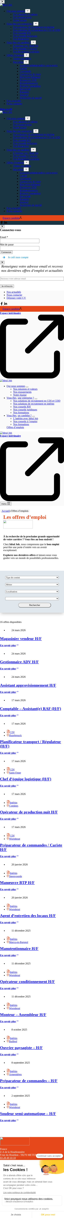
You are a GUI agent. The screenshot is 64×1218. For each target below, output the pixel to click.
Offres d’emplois (15, 427)
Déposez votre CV (16, 297)
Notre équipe (20, 395)
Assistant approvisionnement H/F (28, 685)
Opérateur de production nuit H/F (29, 812)
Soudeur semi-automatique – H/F (28, 1113)
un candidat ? (19, 415)
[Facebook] (2, 304)
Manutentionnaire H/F (19, 948)
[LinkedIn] (5, 304)
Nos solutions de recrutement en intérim (33, 403)
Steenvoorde (15, 876)
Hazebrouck (15, 735)
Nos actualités (14, 292)
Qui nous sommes (16, 386)
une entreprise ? (20, 397)
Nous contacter (14, 295)
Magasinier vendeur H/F (21, 638)
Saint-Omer (15, 772)
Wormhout (14, 838)
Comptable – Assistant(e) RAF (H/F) (30, 709)
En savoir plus (9, 645)
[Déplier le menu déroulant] (27, 386)
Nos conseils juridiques (25, 409)
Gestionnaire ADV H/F (19, 662)
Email (4, 237)
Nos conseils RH (22, 406)
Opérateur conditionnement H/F (27, 981)
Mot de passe (7, 244)
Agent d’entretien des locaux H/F (28, 916)
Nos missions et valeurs (25, 389)
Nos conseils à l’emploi (25, 421)
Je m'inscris (7, 286)
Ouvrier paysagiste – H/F (21, 1048)
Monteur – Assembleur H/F (23, 1014)
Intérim (13, 802)
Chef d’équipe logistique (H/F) (25, 779)
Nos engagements (22, 392)
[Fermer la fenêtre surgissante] (2, 226)
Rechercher (34, 605)
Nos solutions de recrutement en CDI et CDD (36, 400)
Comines (13, 805)
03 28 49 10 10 (8, 1157)
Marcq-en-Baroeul (18, 942)
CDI (12, 732)
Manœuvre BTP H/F (17, 882)
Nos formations (21, 412)
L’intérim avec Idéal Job (25, 418)
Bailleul (13, 1041)
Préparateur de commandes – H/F (28, 1081)
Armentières (15, 1074)
